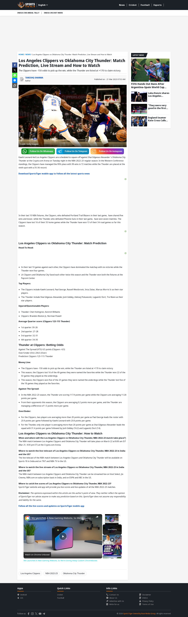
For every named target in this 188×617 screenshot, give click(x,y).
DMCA (145, 598)
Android (23, 594)
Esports (158, 5)
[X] (14, 70)
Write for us (114, 604)
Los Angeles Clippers (30, 573)
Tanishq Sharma (34, 77)
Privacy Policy (147, 601)
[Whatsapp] (14, 75)
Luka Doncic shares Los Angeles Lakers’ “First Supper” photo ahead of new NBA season (158, 94)
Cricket (133, 5)
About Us (113, 598)
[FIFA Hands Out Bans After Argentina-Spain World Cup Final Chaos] (150, 70)
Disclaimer (146, 594)
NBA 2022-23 (51, 573)
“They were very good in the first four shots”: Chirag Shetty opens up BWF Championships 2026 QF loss (158, 107)
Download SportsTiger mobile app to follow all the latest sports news (54, 173)
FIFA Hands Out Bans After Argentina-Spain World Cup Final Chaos (147, 85)
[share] (97, 517)
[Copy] (14, 85)
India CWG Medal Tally (28, 13)
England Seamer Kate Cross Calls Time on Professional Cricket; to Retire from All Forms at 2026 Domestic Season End (158, 119)
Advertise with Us (116, 601)
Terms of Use (148, 604)
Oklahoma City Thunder (74, 573)
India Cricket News (53, 13)
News (122, 5)
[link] (27, 518)
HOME (21, 54)
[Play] (112, 539)
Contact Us (114, 594)
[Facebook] (14, 64)
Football (145, 5)
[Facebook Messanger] (14, 80)
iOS (21, 598)
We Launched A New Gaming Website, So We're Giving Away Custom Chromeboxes (62, 518)
